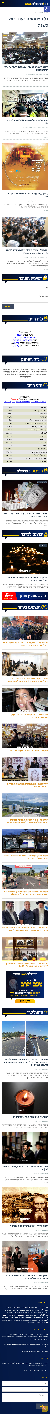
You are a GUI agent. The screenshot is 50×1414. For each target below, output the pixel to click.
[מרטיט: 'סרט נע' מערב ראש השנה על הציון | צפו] (25, 103)
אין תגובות (27, 74)
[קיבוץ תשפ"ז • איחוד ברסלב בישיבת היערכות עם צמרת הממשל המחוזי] (25, 1256)
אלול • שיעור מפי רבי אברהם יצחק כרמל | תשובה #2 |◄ (25, 1168)
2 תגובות (25, 127)
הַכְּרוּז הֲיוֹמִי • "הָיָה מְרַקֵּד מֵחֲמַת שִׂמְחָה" (29, 1226)
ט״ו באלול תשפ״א (37, 127)
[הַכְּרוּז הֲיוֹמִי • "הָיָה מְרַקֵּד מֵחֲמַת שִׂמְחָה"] (25, 1205)
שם (47, 288)
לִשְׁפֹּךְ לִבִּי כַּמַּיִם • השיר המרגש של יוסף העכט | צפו (25, 195)
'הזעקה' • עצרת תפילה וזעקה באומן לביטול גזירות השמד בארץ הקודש (27, 251)
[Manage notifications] (44, 1408)
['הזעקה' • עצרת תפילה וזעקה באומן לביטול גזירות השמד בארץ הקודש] (25, 232)
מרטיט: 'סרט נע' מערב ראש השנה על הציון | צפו (26, 121)
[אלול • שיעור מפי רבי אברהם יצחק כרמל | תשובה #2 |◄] (25, 1148)
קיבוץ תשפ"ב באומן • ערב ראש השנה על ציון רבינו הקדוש (26, 68)
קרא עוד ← (45, 84)
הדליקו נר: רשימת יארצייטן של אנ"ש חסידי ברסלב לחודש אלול (27, 579)
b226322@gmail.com (31, 1371)
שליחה (7, 306)
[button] (47, 9)
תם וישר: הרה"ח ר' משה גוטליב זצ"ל (30, 1117)
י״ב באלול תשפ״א (37, 201)
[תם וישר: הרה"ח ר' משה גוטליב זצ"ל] (25, 1098)
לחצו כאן (36, 1318)
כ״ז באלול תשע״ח (37, 257)
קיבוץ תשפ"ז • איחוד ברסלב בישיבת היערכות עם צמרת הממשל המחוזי (26, 1277)
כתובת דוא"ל (43, 296)
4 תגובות (25, 201)
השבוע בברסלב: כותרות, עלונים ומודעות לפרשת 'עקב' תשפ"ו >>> (25, 515)
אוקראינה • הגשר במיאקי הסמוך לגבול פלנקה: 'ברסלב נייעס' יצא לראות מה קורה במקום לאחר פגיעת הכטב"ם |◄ (26, 1062)
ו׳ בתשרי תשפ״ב (39, 74)
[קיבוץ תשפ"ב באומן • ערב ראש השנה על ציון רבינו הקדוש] (25, 48)
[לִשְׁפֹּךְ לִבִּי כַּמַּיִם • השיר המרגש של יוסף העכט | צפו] (25, 166)
